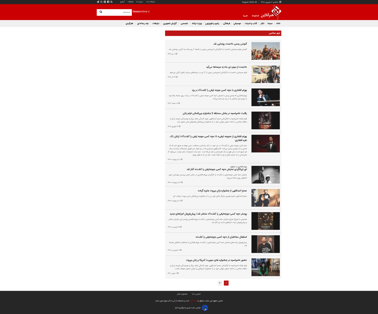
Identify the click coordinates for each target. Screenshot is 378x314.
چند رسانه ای (143, 23)
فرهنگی (226, 23)
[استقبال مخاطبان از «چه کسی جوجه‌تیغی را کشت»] (264, 244)
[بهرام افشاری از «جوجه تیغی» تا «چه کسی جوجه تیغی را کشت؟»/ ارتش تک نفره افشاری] (264, 143)
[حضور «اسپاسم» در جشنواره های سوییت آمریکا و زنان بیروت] (264, 267)
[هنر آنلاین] (271, 12)
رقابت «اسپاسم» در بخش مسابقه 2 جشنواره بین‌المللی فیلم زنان (215, 113)
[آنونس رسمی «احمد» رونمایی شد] (264, 51)
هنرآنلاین (193, 301)
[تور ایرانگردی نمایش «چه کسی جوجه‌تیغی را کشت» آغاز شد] (264, 175)
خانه (278, 23)
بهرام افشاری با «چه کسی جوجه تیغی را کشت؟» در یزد (219, 90)
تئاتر (262, 23)
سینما (270, 23)
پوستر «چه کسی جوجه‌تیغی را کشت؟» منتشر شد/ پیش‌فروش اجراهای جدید (208, 214)
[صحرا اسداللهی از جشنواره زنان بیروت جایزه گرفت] (264, 198)
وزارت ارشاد (196, 23)
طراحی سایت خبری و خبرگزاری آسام (188, 308)
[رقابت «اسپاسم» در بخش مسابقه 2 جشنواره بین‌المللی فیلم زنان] (264, 120)
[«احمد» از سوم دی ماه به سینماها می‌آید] (264, 74)
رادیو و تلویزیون (212, 23)
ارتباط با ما (150, 2)
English (255, 15)
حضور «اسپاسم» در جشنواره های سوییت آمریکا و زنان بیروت (216, 260)
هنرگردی (129, 23)
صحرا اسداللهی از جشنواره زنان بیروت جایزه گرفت (222, 191)
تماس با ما (196, 294)
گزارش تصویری (170, 23)
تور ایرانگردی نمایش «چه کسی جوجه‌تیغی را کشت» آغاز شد (217, 169)
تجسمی (184, 23)
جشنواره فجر (182, 294)
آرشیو (122, 2)
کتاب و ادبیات (250, 23)
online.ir (141, 12)
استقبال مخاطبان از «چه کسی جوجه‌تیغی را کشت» (221, 237)
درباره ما (140, 2)
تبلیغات (130, 2)
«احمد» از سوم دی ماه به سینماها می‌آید (226, 67)
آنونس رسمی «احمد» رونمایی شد (230, 44)
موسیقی (237, 23)
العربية (245, 15)
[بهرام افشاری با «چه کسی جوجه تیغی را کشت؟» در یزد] (264, 97)
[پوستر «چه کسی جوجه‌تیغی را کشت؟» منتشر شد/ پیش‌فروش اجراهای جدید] (264, 221)
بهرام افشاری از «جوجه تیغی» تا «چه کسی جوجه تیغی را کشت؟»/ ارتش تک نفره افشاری (208, 138)
